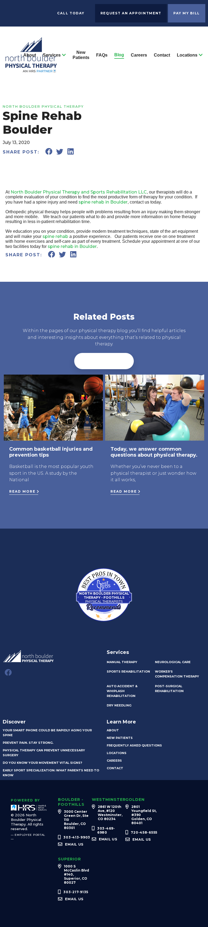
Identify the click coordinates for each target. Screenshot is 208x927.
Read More (22, 491)
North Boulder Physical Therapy (43, 106)
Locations (187, 55)
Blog (119, 55)
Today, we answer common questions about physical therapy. (153, 452)
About (29, 55)
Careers (139, 55)
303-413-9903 (76, 837)
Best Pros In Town (104, 573)
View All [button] (104, 361)
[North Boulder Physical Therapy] (31, 70)
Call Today (70, 13)
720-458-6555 (144, 832)
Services (52, 55)
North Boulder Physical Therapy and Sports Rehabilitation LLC (79, 192)
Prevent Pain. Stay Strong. (28, 743)
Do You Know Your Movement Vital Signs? (42, 763)
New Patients (81, 55)
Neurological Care (173, 662)
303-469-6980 (106, 830)
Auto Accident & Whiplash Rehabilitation (122, 691)
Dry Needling (119, 705)
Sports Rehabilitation (128, 671)
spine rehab (55, 236)
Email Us (74, 844)
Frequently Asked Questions (134, 745)
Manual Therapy (122, 662)
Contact (162, 55)
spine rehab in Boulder (103, 202)
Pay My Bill (186, 13)
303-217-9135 (75, 892)
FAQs (102, 55)
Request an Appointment (131, 13)
